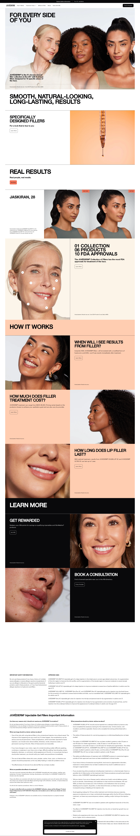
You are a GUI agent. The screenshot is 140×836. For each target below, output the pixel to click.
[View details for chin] (46, 307)
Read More (82, 825)
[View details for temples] (22, 272)
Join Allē (13, 532)
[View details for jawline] (28, 304)
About (49, 5)
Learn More (14, 130)
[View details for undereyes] (56, 280)
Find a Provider (128, 5)
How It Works (20, 5)
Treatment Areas (30, 5)
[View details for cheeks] (31, 283)
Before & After (42, 5)
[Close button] (95, 821)
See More (13, 182)
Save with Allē (56, 5)
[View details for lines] (54, 288)
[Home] (10, 5)
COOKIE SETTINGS (70, 831)
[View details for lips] (45, 298)
